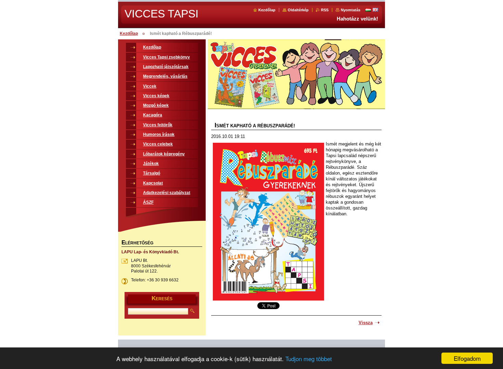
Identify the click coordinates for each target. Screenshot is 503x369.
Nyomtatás (350, 10)
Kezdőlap (266, 10)
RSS (324, 10)
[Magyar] (368, 9)
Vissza (366, 322)
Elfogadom (467, 358)
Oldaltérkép (298, 10)
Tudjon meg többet (308, 358)
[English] (375, 9)
